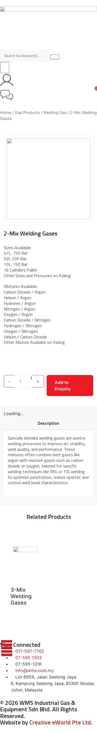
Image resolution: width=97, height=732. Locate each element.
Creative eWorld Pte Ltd (60, 722)
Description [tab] (48, 423)
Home (5, 112)
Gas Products (27, 112)
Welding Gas (55, 112)
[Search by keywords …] (24, 56)
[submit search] (54, 57)
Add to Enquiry (63, 385)
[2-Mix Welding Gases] (48, 178)
